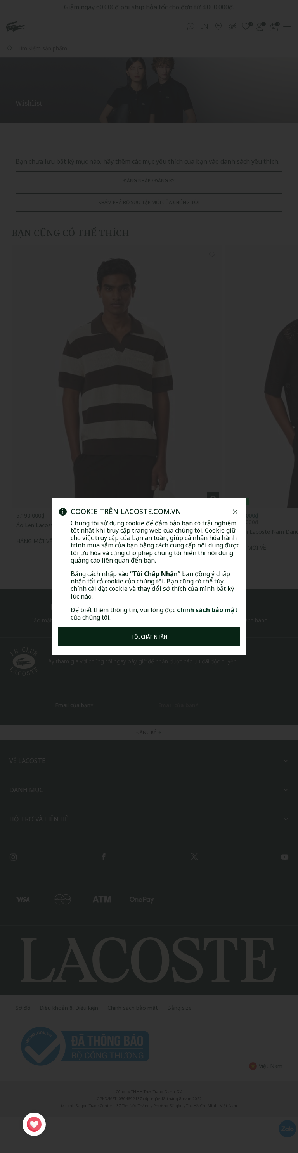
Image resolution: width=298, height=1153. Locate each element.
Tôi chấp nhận (149, 637)
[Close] (235, 511)
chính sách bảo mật (207, 610)
